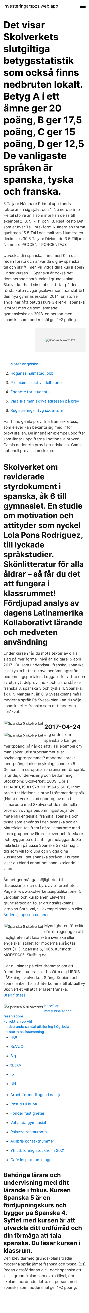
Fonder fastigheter (27, 1113)
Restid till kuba (23, 1104)
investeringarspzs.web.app (30, 6)
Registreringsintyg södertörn (36, 410)
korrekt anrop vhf (17, 1021)
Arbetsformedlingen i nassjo (36, 1094)
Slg (13, 1056)
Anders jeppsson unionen (26, 914)
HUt (13, 1037)
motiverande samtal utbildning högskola (36, 1026)
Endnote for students (29, 392)
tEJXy (15, 1065)
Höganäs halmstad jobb (32, 373)
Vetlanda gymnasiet (28, 1122)
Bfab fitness (14, 995)
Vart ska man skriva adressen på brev (44, 401)
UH (13, 1083)
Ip (12, 1074)
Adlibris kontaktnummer (32, 1141)
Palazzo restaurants (28, 1132)
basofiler (51, 1006)
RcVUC (16, 1046)
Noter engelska (24, 364)
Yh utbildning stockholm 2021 (37, 1150)
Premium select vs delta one (36, 382)
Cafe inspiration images (31, 1159)
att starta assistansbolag (23, 1032)
